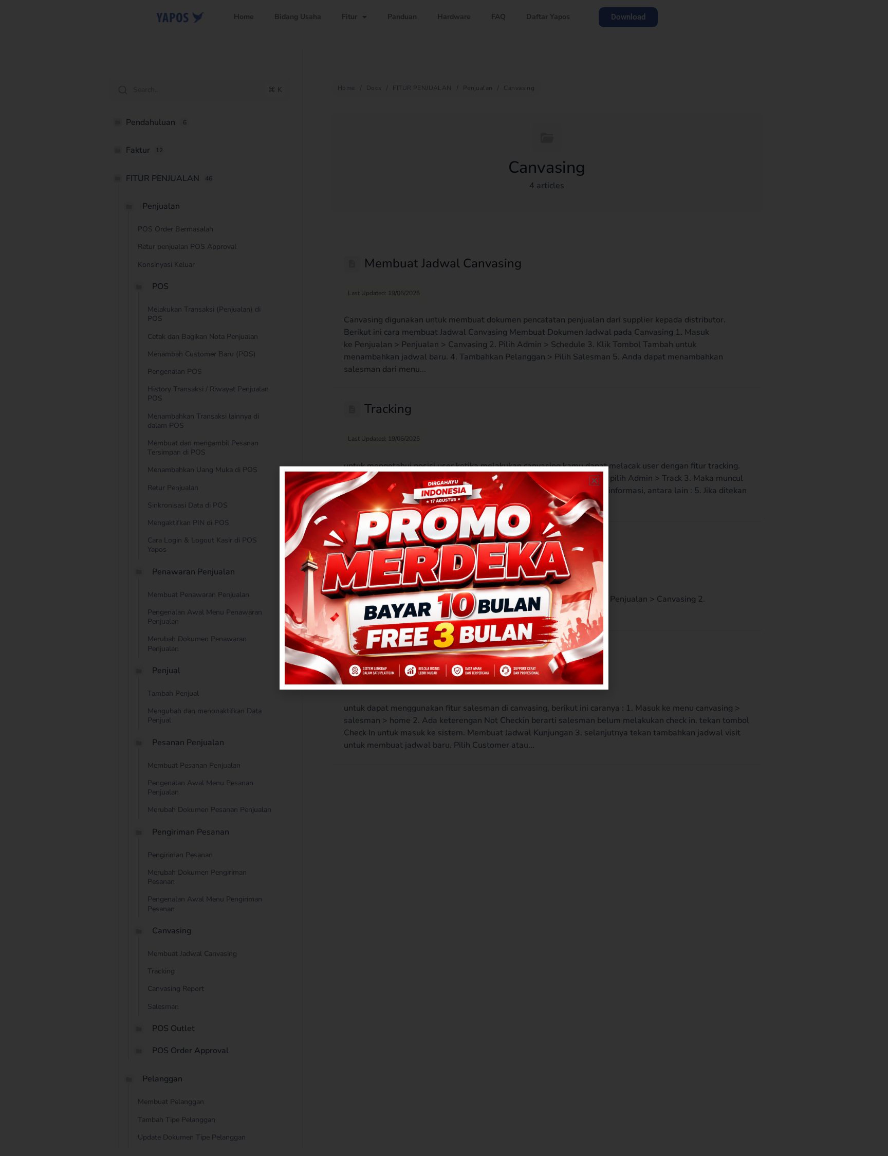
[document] (444, 578)
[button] (594, 480)
